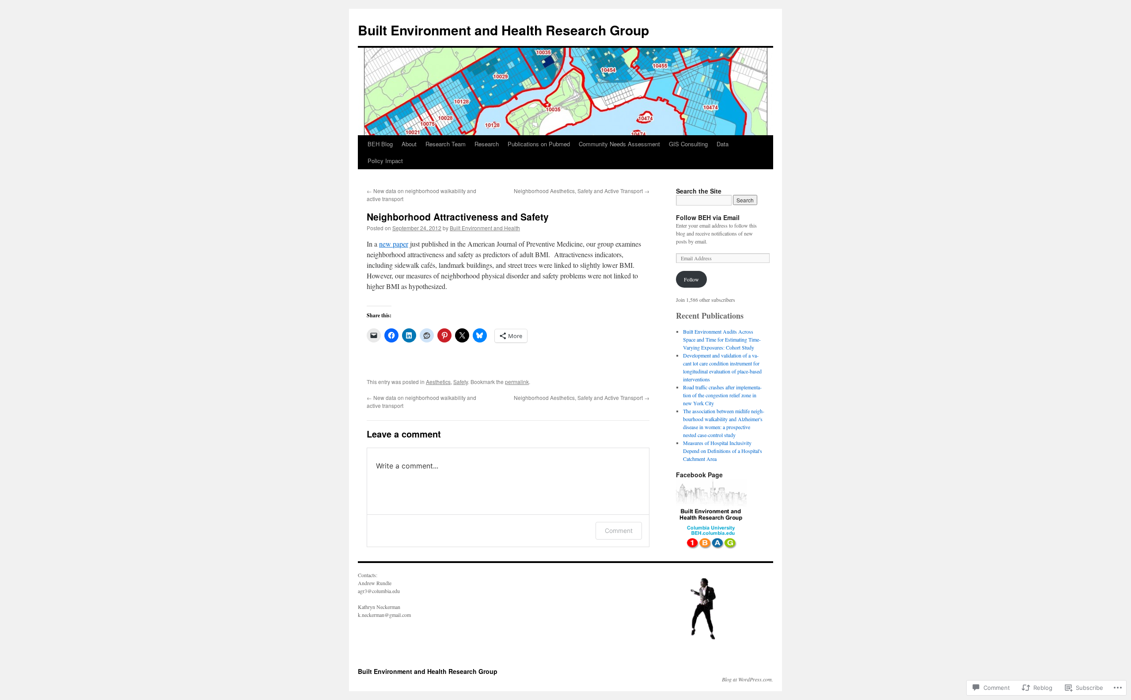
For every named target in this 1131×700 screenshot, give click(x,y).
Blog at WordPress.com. (747, 679)
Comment (619, 530)
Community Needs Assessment (619, 144)
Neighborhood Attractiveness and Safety (458, 216)
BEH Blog (380, 144)
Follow (691, 279)
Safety (460, 381)
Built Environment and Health (485, 228)
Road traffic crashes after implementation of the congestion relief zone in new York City (722, 395)
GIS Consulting (688, 144)
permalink (517, 381)
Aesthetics (438, 381)
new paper (393, 243)
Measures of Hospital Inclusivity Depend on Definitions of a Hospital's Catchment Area (722, 450)
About (409, 144)
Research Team (445, 144)
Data (723, 144)
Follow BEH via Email (708, 217)
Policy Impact (385, 160)
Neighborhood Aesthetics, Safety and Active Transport (581, 190)
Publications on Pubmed (539, 144)
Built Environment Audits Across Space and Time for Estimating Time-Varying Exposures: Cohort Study (722, 339)
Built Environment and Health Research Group (503, 29)
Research (486, 144)
